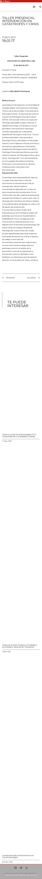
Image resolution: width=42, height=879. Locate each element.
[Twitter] (21, 867)
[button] (34, 6)
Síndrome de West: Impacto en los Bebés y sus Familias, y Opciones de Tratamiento (19, 646)
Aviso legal (33, 875)
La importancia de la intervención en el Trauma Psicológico (18, 856)
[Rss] (26, 867)
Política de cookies (24, 875)
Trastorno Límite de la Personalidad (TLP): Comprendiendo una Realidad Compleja (19, 436)
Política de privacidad (11, 875)
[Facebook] (15, 867)
